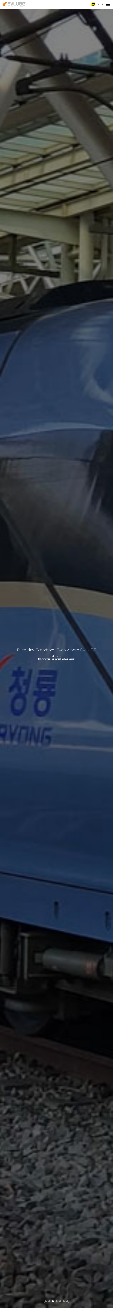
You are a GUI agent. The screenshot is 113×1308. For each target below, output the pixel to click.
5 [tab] (60, 1301)
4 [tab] (57, 1301)
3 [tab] (53, 1301)
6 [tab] (64, 1301)
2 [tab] (49, 1301)
